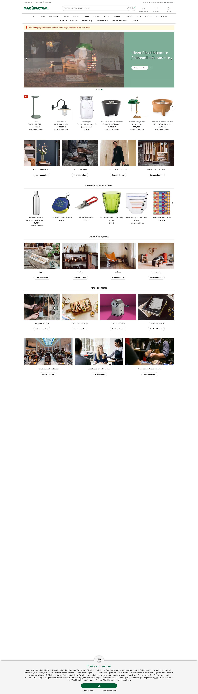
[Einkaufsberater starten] (133, 8)
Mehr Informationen (110, 690)
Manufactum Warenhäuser (48, 369)
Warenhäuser (28, 2)
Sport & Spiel (156, 272)
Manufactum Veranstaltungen (149, 369)
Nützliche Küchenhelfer (156, 169)
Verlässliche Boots (80, 169)
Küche (79, 272)
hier (156, 677)
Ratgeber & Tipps (42, 323)
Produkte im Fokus (118, 323)
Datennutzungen (113, 670)
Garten (42, 272)
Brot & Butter (38, 2)
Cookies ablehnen (87, 690)
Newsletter (48, 2)
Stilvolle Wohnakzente (42, 169)
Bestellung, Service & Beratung (158, 2)
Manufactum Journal (156, 323)
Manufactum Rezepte (79, 323)
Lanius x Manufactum (118, 169)
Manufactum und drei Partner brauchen (43, 670)
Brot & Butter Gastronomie (99, 369)
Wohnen (118, 272)
